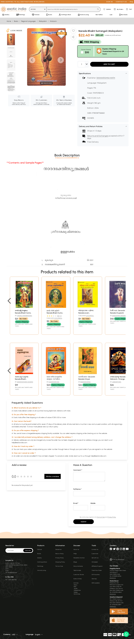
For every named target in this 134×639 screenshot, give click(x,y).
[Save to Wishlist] (73, 31)
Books (16, 21)
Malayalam (43, 21)
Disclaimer (58, 549)
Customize (95, 553)
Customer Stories (78, 574)
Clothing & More (42, 562)
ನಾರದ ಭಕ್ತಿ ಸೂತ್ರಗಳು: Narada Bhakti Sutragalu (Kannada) (23, 379)
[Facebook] (111, 549)
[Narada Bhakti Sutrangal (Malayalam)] (11, 40)
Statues (39, 549)
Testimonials (77, 570)
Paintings (40, 566)
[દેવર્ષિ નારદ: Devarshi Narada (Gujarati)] (119, 307)
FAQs (75, 553)
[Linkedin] (124, 549)
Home (9, 21)
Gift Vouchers (96, 574)
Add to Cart (109, 64)
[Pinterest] (117, 549)
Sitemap (94, 578)
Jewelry (39, 558)
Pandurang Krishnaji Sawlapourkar (118, 316)
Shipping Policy (60, 562)
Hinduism (53, 21)
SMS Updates (96, 583)
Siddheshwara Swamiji (25, 382)
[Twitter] (114, 549)
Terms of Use (101, 517)
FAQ (131, 2)
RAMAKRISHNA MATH (106, 78)
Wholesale (95, 562)
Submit (83, 522)
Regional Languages (28, 21)
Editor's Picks (77, 578)
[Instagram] (121, 549)
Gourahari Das (54, 382)
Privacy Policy (112, 517)
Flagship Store (115, 568)
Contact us (121, 2)
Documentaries (78, 566)
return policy (53, 427)
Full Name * (77, 489)
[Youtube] (127, 549)
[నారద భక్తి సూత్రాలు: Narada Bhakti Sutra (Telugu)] (24, 307)
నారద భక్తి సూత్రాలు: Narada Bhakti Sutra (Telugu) (23, 313)
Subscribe (28, 550)
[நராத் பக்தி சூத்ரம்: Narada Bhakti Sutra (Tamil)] (56, 307)
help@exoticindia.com (19, 443)
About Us (76, 549)
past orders (83, 449)
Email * (75, 503)
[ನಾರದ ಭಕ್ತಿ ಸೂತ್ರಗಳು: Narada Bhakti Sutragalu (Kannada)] (24, 373)
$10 (87, 52)
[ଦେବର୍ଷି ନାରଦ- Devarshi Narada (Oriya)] (88, 373)
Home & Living (41, 570)
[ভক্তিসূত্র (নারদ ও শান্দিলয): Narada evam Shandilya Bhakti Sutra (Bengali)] (88, 307)
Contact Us (95, 549)
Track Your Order (97, 570)
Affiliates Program (97, 566)
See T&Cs (23, 104)
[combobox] (71, 9)
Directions (113, 578)
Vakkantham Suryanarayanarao (117, 382)
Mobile (92, 503)
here (65, 449)
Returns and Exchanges (97, 136)
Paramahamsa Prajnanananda (84, 382)
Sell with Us (95, 558)
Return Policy (59, 553)
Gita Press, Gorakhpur (54, 319)
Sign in (109, 2)
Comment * (77, 470)
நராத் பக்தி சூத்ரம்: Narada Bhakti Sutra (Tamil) (54, 313)
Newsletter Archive (78, 558)
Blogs (75, 562)
